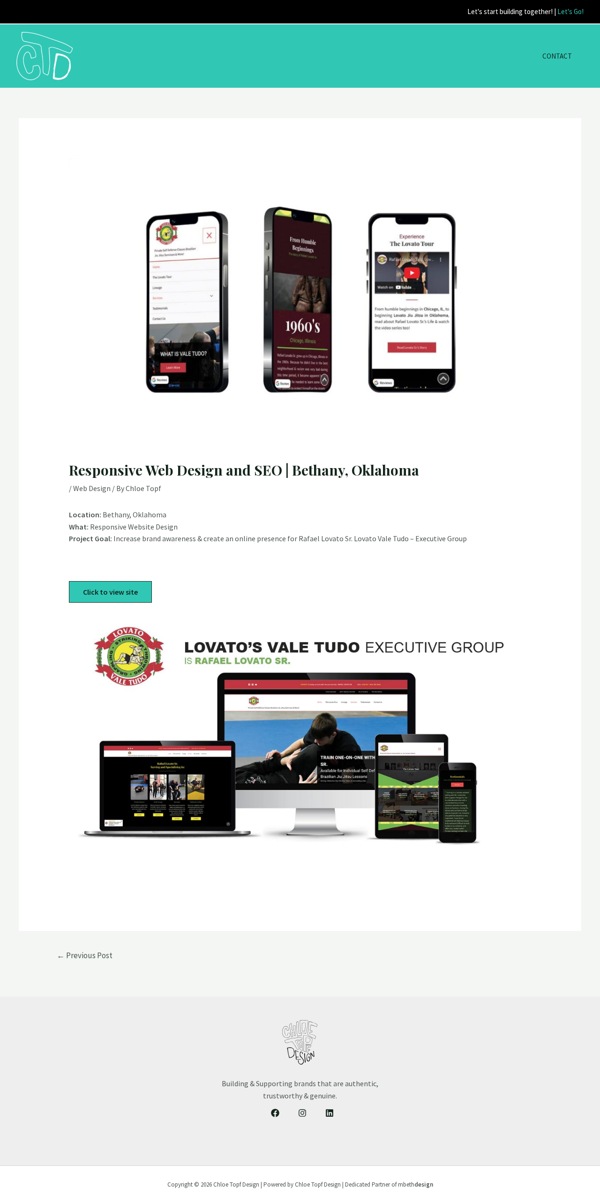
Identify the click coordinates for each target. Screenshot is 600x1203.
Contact (557, 56)
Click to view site (110, 592)
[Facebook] (275, 1113)
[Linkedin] (329, 1113)
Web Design (92, 488)
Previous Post (84, 955)
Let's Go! (570, 11)
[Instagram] (302, 1113)
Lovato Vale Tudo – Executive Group (410, 538)
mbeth (415, 1184)
